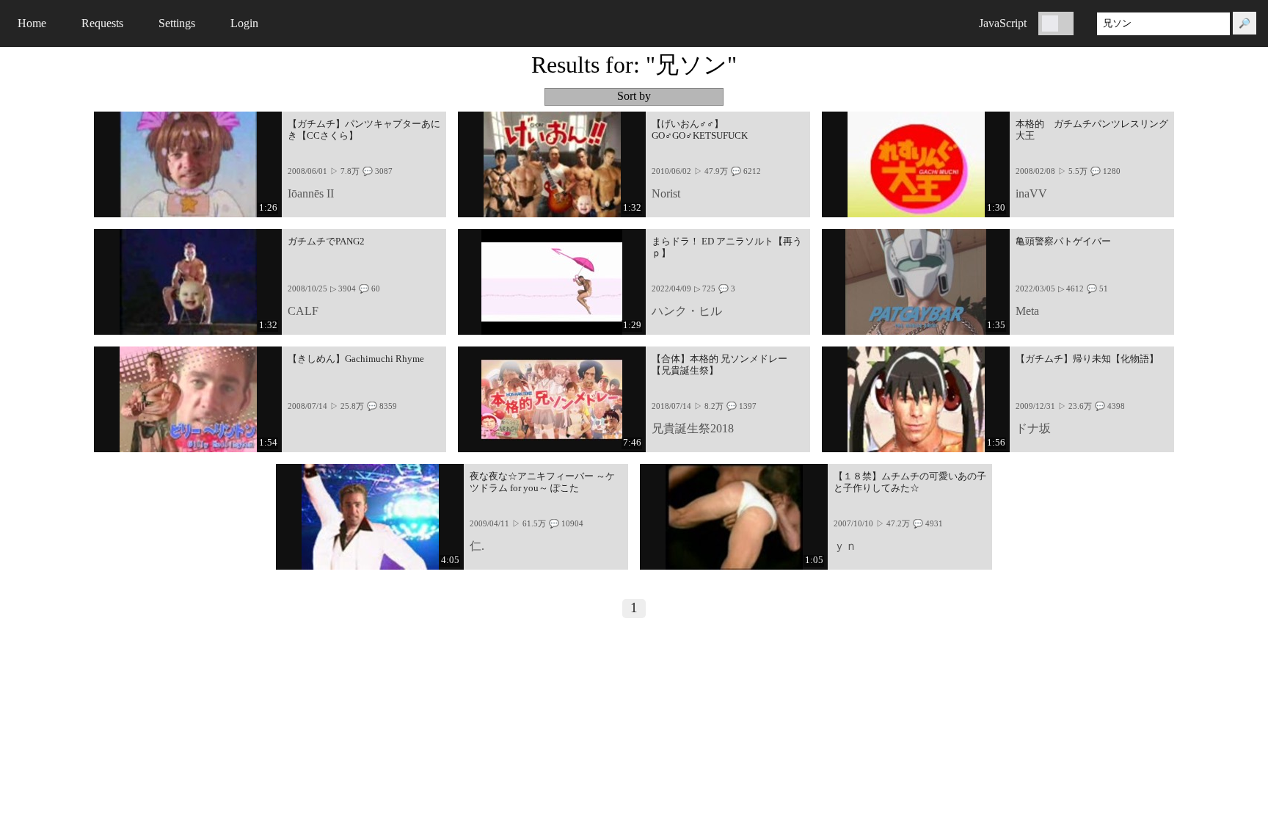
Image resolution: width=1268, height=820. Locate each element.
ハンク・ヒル (687, 311)
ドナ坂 (1033, 428)
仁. (477, 546)
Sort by (634, 96)
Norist (666, 193)
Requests (102, 23)
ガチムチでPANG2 (326, 241)
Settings (176, 23)
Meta (1027, 311)
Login (244, 23)
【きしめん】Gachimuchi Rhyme (356, 359)
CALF (303, 311)
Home (32, 23)
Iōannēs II (311, 193)
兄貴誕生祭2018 (693, 428)
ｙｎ (845, 546)
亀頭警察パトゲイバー (1063, 241)
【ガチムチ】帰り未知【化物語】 (1087, 359)
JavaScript (1003, 23)
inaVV (1031, 193)
